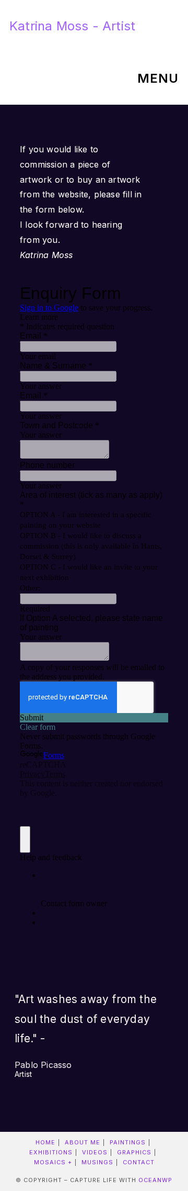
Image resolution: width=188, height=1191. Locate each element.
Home (45, 1142)
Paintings (128, 1142)
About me (82, 1142)
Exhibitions (51, 1152)
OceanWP (155, 1180)
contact (139, 1162)
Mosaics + (53, 1162)
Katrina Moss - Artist (72, 26)
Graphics (134, 1152)
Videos (95, 1152)
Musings (97, 1162)
